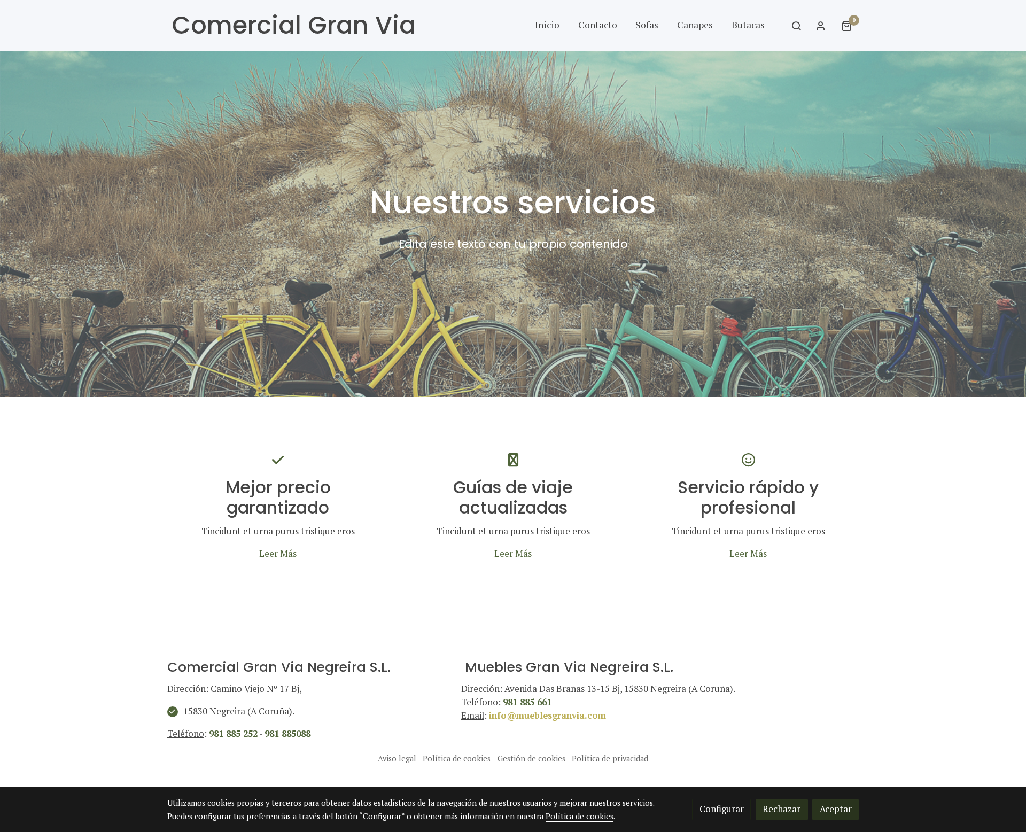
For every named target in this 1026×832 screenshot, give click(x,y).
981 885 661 (527, 702)
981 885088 (287, 734)
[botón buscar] (796, 25)
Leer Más (278, 553)
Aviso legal (397, 758)
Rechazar (781, 809)
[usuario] (821, 25)
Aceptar (836, 809)
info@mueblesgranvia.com (547, 715)
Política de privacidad (610, 758)
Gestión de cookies (531, 758)
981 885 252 (233, 734)
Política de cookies (457, 758)
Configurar (721, 809)
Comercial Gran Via (294, 25)
